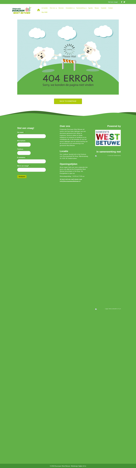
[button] (56, 8)
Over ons (52, 8)
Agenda (90, 8)
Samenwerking (80, 8)
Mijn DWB (44, 12)
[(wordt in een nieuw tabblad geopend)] (108, 138)
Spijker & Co (82, 466)
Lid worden (45, 8)
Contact (110, 8)
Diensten (61, 8)
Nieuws (97, 8)
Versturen (22, 176)
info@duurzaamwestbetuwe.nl (70, 181)
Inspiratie (103, 8)
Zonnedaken (69, 8)
